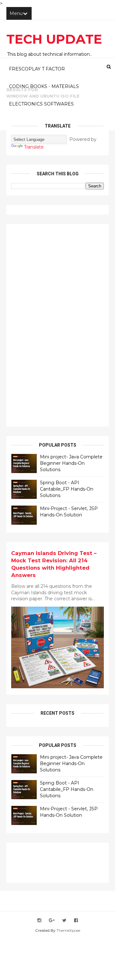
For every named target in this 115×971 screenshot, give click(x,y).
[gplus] (52, 920)
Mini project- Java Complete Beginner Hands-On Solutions (71, 463)
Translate (34, 147)
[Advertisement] (59, 324)
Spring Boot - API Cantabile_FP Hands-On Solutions (66, 489)
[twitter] (64, 920)
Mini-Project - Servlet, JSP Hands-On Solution (69, 512)
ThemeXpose (68, 930)
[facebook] (76, 920)
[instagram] (39, 920)
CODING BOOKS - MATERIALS (44, 86)
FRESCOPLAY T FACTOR (37, 69)
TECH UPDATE (54, 39)
